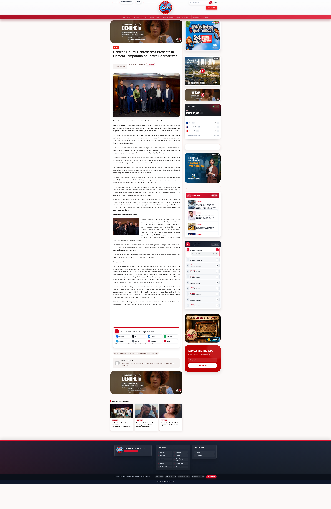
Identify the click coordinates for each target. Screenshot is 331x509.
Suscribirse (211, 7)
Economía (136, 17)
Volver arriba (211, 476)
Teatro (116, 47)
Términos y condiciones (184, 476)
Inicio (123, 17)
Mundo (178, 17)
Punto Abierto (186, 17)
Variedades (206, 17)
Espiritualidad (197, 17)
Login (215, 2)
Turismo (151, 17)
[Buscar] (210, 2)
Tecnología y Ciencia (168, 17)
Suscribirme (203, 365)
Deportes (144, 17)
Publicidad (160, 481)
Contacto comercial (169, 481)
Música (158, 17)
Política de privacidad (171, 476)
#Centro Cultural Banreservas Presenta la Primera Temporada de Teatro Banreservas (136, 353)
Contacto (199, 455)
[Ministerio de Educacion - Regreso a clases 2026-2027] (202, 35)
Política (129, 17)
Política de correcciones (198, 476)
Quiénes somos (159, 476)
